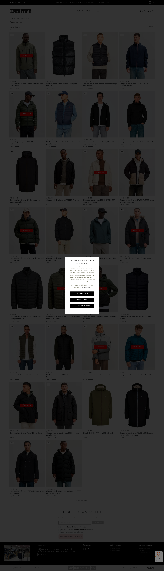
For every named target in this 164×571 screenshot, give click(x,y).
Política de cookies (84, 287)
